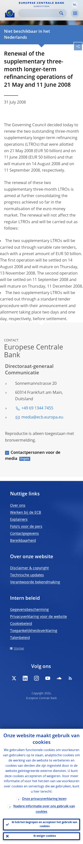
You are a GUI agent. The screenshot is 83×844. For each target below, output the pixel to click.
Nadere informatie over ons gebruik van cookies (44, 809)
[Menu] (75, 13)
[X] (14, 678)
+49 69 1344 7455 (37, 408)
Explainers (19, 519)
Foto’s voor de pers (26, 526)
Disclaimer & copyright (29, 568)
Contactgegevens (24, 534)
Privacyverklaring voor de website (38, 617)
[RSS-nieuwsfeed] (70, 678)
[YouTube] (48, 678)
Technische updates (27, 575)
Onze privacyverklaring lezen (44, 799)
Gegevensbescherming (29, 610)
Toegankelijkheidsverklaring (33, 631)
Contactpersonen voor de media (32, 456)
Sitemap (19, 648)
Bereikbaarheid (23, 541)
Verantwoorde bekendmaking (35, 582)
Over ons (17, 505)
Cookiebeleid (21, 624)
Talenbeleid (20, 638)
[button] (75, 5)
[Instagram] (36, 678)
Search (61, 13)
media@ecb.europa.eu (42, 417)
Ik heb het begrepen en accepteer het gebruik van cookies (44, 824)
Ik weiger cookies (44, 836)
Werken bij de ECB (25, 512)
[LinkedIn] (25, 678)
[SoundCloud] (59, 678)
